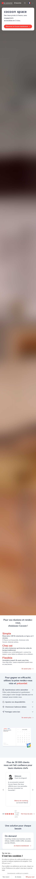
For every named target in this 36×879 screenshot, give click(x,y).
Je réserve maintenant (21, 846)
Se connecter (7, 3)
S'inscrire (17, 3)
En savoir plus (26, 669)
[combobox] (31, 3)
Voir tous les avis (26, 814)
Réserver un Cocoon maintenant (17, 26)
